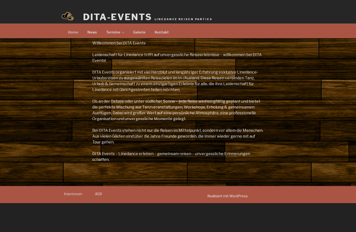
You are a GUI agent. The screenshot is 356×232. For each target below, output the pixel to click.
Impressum (73, 194)
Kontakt (162, 32)
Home (73, 32)
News (92, 32)
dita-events (147, 17)
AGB (98, 194)
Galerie (139, 32)
